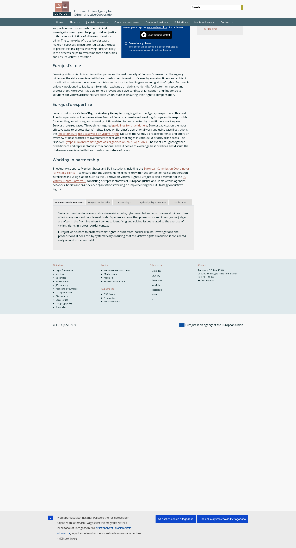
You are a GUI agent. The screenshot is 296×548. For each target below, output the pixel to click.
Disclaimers (62, 296)
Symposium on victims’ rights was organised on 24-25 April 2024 (106, 142)
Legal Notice (62, 299)
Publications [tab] (180, 202)
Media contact (111, 274)
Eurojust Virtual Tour (114, 281)
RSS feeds (109, 294)
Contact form (207, 280)
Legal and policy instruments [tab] (152, 202)
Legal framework (64, 270)
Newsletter (109, 297)
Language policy (64, 303)
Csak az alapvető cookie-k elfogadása (223, 519)
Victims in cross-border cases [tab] (69, 202)
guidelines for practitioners (129, 125)
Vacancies (61, 277)
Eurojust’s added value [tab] (99, 202)
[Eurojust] (62, 8)
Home (59, 22)
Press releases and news (117, 270)
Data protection (64, 292)
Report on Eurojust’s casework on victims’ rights (88, 134)
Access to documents (67, 288)
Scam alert (61, 307)
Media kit (108, 277)
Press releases (112, 301)
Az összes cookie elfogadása (175, 519)
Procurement (62, 281)
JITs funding (62, 285)
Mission (60, 274)
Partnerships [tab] (124, 202)
